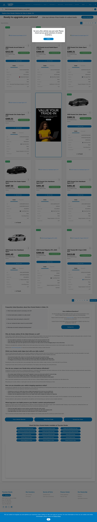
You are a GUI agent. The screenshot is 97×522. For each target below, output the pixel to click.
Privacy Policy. (57, 516)
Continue (48, 38)
